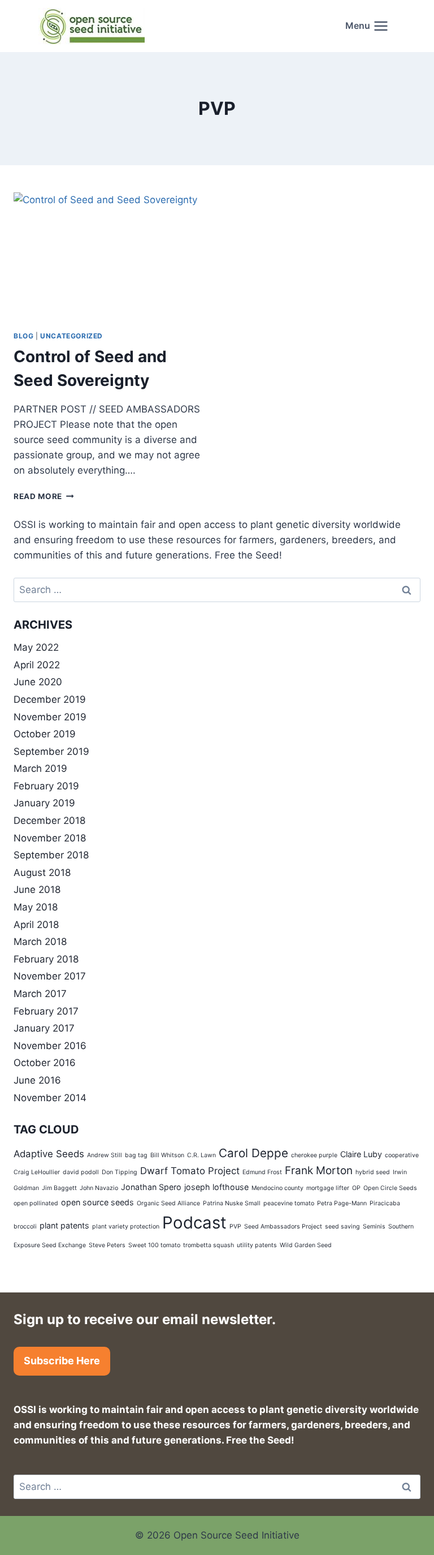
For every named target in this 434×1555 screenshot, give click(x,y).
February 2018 (46, 959)
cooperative (402, 1155)
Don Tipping (119, 1172)
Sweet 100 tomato (154, 1245)
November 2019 (50, 717)
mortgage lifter (327, 1188)
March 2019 (40, 768)
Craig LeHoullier (37, 1172)
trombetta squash (208, 1245)
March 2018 (40, 941)
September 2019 (51, 751)
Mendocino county (277, 1188)
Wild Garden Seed (306, 1245)
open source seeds (97, 1202)
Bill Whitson (167, 1155)
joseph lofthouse (216, 1187)
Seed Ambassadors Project (283, 1226)
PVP (235, 1226)
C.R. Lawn (201, 1155)
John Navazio (99, 1188)
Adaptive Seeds (49, 1153)
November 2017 (50, 976)
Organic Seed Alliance (168, 1203)
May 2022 (36, 647)
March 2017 (40, 993)
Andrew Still (104, 1155)
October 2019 (45, 734)
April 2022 (37, 665)
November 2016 (50, 1045)
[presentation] (110, 256)
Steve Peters (107, 1245)
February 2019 (46, 786)
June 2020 (38, 682)
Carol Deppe (253, 1153)
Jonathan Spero (151, 1187)
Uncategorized (71, 336)
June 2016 (37, 1080)
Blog (23, 336)
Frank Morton (319, 1170)
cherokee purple (314, 1155)
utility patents (257, 1245)
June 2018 (37, 889)
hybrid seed (372, 1172)
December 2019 (50, 699)
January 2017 (44, 1028)
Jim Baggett (59, 1188)
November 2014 (50, 1097)
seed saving (342, 1226)
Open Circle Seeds (390, 1188)
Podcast (194, 1222)
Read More (44, 496)
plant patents (64, 1225)
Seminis (374, 1226)
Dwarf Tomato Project (190, 1170)
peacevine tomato (288, 1203)
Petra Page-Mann (342, 1203)
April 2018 (36, 924)
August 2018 (42, 872)
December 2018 (49, 820)
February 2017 (46, 1011)
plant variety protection (125, 1226)
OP (356, 1188)
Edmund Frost (262, 1172)
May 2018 (36, 907)
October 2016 (45, 1062)
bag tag (136, 1155)
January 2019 (44, 803)
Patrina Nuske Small (232, 1203)
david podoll (81, 1172)
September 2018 (51, 855)
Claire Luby (361, 1154)
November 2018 (50, 838)
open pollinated (36, 1203)
